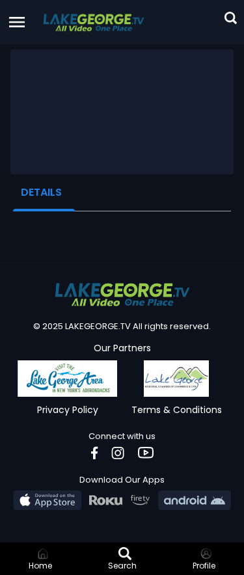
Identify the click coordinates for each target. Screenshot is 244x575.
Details (41, 192)
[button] (93, 22)
